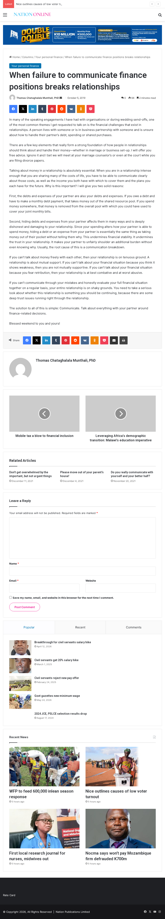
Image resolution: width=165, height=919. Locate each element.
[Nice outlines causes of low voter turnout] (121, 766)
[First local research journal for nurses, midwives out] (44, 828)
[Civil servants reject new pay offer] (20, 683)
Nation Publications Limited (73, 911)
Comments (133, 627)
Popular (29, 627)
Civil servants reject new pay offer (56, 678)
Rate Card (9, 895)
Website (91, 580)
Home (16, 57)
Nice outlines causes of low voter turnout (42, 4)
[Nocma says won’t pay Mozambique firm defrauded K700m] (121, 828)
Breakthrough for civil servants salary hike (62, 642)
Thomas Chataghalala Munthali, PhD (37, 97)
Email (14, 580)
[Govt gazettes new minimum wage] (20, 701)
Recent (80, 627)
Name (14, 563)
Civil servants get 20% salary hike (56, 660)
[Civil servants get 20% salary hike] (20, 665)
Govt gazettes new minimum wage (57, 695)
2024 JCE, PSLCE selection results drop (60, 713)
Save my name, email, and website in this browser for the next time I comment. (63, 597)
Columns (27, 57)
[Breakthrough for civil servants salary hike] (20, 647)
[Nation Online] (32, 14)
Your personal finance (49, 57)
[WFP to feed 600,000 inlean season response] (44, 766)
